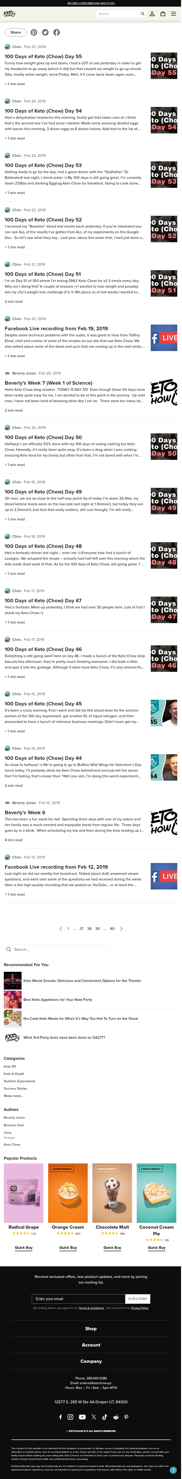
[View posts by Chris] (7, 47)
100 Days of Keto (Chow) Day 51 (43, 274)
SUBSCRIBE (136, 1297)
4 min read (14, 840)
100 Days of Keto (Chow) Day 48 (43, 546)
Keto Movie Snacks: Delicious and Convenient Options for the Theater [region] (82, 980)
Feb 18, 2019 (34, 536)
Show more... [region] (13, 1096)
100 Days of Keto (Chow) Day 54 (43, 111)
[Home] (10, 14)
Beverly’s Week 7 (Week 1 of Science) (48, 383)
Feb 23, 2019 (35, 155)
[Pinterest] (125, 1415)
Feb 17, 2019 (34, 591)
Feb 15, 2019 (34, 694)
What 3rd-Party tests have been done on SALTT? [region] (64, 1037)
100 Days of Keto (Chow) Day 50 (43, 437)
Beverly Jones (24, 373)
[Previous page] (59, 929)
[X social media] (92, 1415)
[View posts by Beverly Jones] (7, 373)
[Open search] (142, 13)
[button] (169, 1470)
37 (79, 928)
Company (89, 1359)
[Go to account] (152, 14)
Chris (16, 46)
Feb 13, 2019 (49, 803)
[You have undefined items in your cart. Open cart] (159, 14)
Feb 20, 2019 (35, 318)
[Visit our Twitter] (45, 32)
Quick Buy (23, 1246)
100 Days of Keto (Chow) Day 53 (43, 165)
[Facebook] (59, 1415)
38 (87, 928)
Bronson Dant (14, 1125)
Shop (89, 1327)
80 (110, 928)
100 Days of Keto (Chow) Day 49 (43, 492)
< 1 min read (15, 84)
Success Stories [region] (15, 1088)
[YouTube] (80, 1415)
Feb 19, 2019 (34, 482)
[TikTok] (103, 1415)
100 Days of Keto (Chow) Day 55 (43, 56)
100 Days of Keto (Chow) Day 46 (43, 649)
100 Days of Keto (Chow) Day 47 (43, 600)
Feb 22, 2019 (35, 210)
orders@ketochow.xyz (94, 1381)
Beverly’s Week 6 (25, 812)
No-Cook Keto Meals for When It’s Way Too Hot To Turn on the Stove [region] (80, 1018)
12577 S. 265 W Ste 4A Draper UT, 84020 (89, 1401)
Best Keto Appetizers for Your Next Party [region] (57, 999)
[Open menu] (170, 13)
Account (89, 1343)
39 (95, 928)
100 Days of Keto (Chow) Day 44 (43, 758)
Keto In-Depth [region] (14, 1074)
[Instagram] (69, 1415)
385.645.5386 (95, 1376)
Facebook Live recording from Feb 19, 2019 (56, 328)
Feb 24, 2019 (35, 101)
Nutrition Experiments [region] (20, 1081)
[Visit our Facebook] (56, 32)
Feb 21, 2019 (34, 264)
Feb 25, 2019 (35, 46)
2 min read (14, 301)
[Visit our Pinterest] (34, 32)
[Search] (9, 949)
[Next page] (119, 929)
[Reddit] (114, 1415)
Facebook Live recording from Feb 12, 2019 (56, 867)
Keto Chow (12, 1144)
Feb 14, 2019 (34, 748)
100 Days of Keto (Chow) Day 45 (43, 704)
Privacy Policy (137, 1306)
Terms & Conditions (89, 1306)
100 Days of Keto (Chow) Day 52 (43, 220)
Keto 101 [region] (10, 1066)
